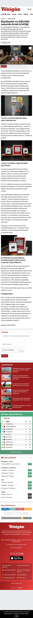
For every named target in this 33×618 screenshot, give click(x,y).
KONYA (14, 14)
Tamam (16, 616)
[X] (14, 553)
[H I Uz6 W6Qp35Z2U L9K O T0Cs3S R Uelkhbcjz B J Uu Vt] (16, 150)
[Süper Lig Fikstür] (31, 457)
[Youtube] (22, 553)
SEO (21, 583)
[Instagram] (16, 553)
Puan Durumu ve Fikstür (10, 574)
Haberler (3, 18)
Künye (12, 583)
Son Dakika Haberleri (9, 577)
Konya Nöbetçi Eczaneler (7, 566)
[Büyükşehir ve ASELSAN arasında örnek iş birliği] (16, 55)
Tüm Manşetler (22, 574)
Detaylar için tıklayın (16, 452)
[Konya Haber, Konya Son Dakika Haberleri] (10, 9)
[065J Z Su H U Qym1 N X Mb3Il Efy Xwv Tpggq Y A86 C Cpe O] (16, 105)
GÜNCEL (25, 14)
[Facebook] (11, 553)
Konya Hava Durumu (24, 565)
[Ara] (28, 9)
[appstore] (16, 558)
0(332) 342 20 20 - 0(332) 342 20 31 (17, 544)
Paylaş (4, 66)
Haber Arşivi (22, 577)
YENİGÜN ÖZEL (5, 14)
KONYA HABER (11, 18)
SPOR (20, 14)
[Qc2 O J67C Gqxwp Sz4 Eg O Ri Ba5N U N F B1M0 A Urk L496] (16, 245)
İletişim (17, 583)
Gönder (4, 356)
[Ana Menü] (30, 9)
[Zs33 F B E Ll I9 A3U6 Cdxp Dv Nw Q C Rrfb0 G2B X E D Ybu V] (16, 289)
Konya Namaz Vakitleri (9, 570)
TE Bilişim (20, 587)
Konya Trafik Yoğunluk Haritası (23, 570)
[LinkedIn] (19, 553)
